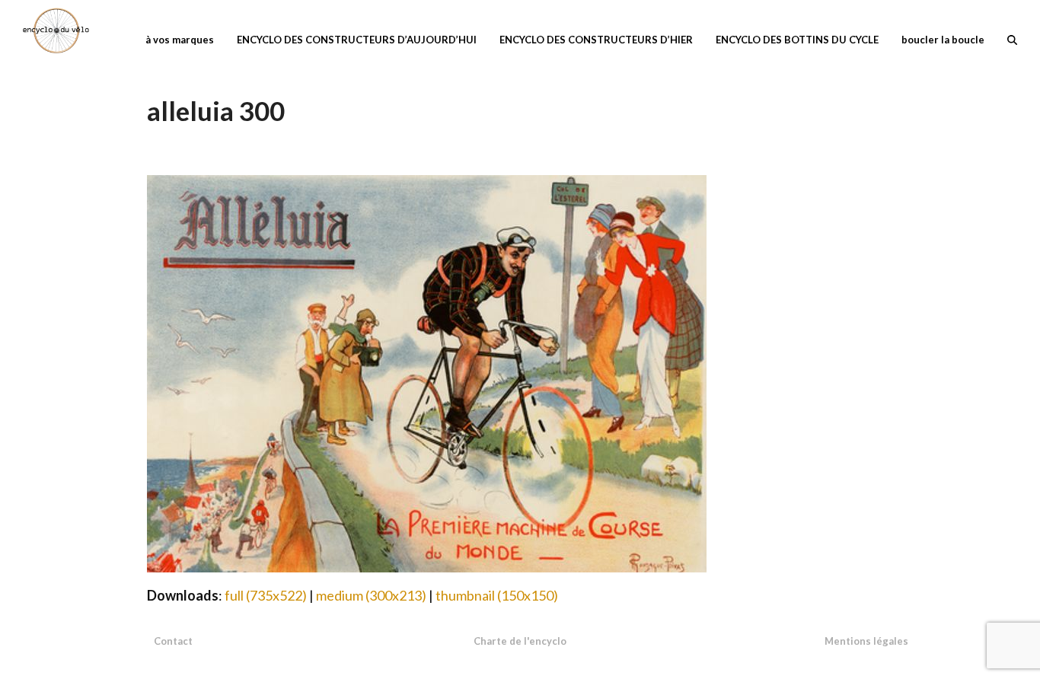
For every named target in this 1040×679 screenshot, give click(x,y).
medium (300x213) (371, 595)
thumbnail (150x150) (496, 595)
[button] (1012, 38)
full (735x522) (266, 595)
